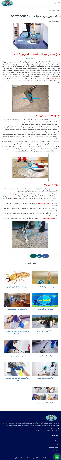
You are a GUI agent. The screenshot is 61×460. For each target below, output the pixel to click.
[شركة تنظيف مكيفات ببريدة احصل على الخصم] (17, 369)
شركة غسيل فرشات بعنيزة (45, 356)
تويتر (39, 256)
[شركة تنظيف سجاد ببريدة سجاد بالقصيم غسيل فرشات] (17, 322)
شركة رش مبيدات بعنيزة (17, 356)
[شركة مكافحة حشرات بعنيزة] (45, 369)
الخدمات (56, 441)
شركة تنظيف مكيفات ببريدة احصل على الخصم (17, 379)
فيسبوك (45, 256)
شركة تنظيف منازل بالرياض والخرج (17, 309)
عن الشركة (56, 444)
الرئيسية (59, 10)
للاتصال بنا (56, 450)
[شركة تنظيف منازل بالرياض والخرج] (17, 300)
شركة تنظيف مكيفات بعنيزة (45, 403)
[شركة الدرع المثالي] (7, 3)
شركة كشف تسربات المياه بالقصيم (45, 287)
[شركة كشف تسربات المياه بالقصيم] (45, 277)
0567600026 (30, 59)
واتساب (33, 256)
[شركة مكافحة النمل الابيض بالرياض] (17, 277)
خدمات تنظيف (52, 10)
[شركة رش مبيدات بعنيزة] (17, 346)
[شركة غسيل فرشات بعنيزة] (45, 346)
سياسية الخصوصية (54, 447)
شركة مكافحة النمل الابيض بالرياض (17, 287)
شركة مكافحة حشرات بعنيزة (45, 378)
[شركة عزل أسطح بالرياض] (45, 321)
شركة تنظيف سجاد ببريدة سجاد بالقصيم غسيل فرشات (17, 332)
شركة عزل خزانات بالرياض (45, 309)
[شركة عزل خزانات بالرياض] (45, 300)
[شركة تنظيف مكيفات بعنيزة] (45, 393)
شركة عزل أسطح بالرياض (45, 331)
